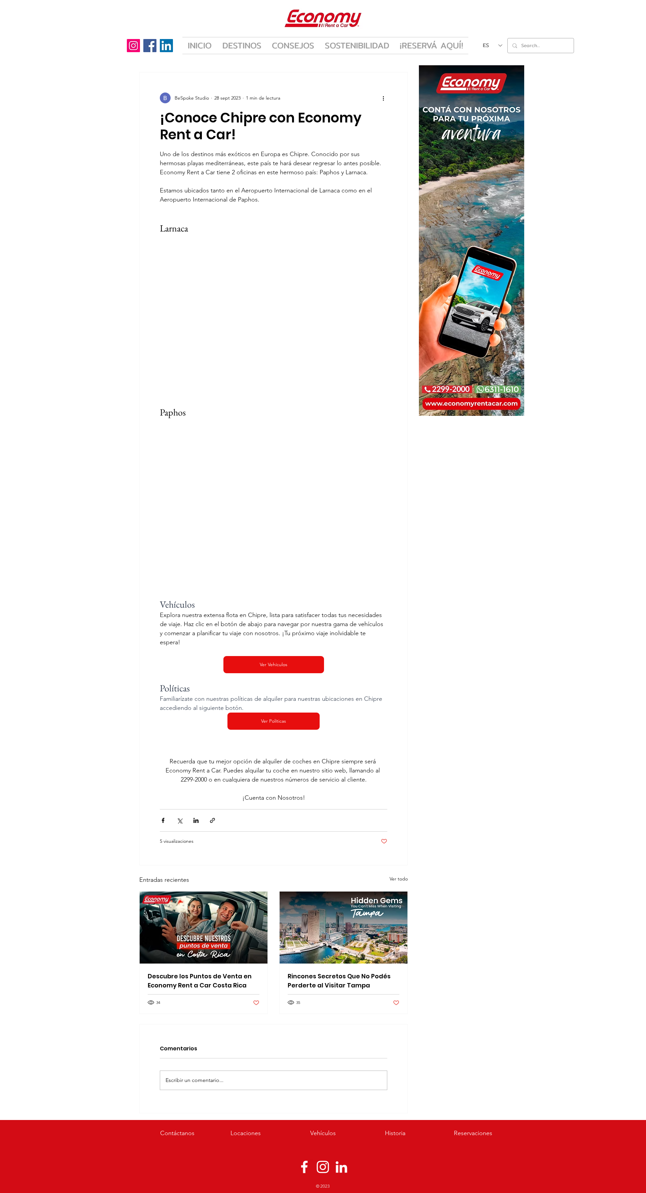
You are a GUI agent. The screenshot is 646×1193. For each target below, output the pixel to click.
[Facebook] (149, 45)
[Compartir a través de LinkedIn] (196, 820)
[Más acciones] (383, 98)
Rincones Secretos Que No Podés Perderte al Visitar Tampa (339, 980)
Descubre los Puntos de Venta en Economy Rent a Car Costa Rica (200, 980)
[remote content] (273, 320)
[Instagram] (133, 45)
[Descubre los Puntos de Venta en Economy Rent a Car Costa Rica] (203, 928)
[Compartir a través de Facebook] (163, 820)
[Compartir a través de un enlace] (212, 820)
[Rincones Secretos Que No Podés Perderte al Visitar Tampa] (343, 928)
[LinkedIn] (166, 45)
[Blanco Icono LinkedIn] (341, 1167)
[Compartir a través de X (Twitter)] (179, 820)
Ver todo (399, 879)
